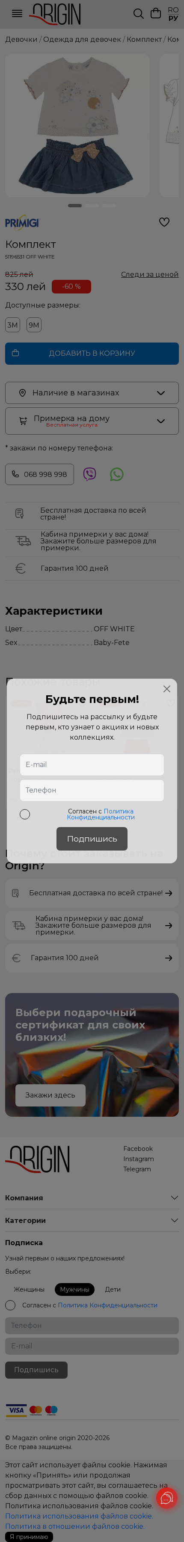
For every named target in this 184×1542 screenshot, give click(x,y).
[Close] (167, 689)
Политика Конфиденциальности (101, 814)
